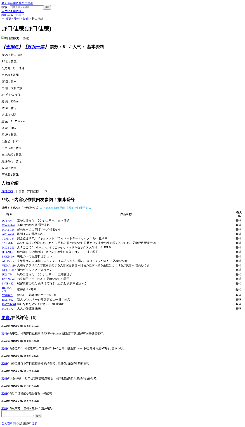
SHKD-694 (8, 256)
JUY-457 (7, 220)
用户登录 (7, 11)
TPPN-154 (8, 238)
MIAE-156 (8, 229)
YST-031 (7, 295)
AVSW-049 (8, 234)
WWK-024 (8, 225)
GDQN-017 (9, 270)
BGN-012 (7, 299)
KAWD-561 (9, 304)
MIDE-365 (8, 247)
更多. (6, 317)
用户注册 (18, 11)
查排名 (12, 46)
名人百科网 (8, 3)
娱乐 (26, 18)
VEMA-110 (9, 265)
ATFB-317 (8, 261)
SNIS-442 (7, 283)
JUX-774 (7, 274)
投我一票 (35, 46)
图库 (24, 3)
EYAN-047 (8, 279)
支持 (4, 333)
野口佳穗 (7, 191)
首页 (8, 18)
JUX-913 (7, 252)
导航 (34, 423)
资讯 (30, 3)
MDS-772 (7, 308)
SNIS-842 (7, 243)
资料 (19, 3)
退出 (21, 15)
